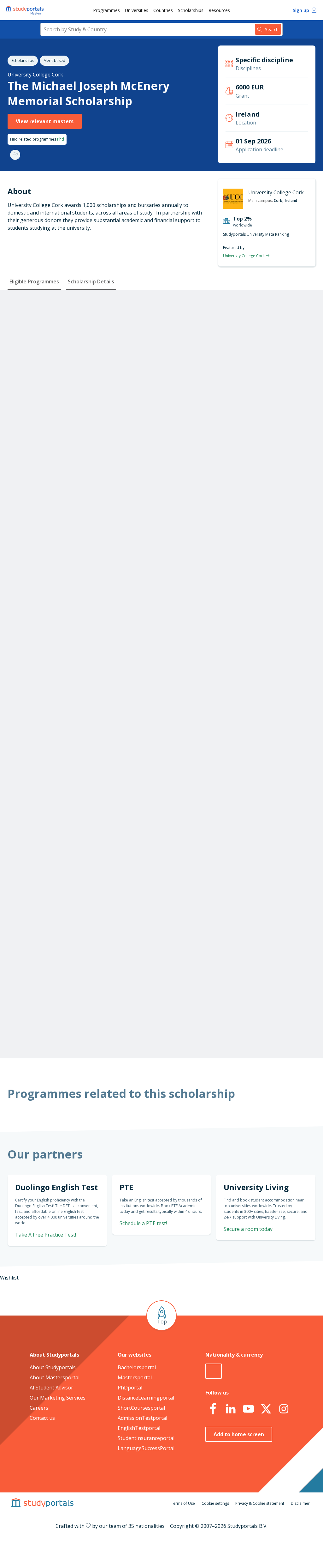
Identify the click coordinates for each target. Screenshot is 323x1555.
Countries (163, 10)
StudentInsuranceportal (146, 1438)
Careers (39, 1407)
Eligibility (85, 318)
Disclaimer (300, 1503)
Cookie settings (215, 1503)
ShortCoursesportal (141, 1407)
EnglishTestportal (139, 1428)
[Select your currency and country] (213, 1371)
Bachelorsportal (137, 1367)
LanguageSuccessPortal (146, 1448)
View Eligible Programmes (159, 508)
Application (83, 333)
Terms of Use (183, 1503)
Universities (136, 10)
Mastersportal (135, 1377)
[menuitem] (106, 10)
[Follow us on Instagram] (283, 1409)
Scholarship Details (91, 281)
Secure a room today (248, 1228)
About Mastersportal (54, 1377)
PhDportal (130, 1387)
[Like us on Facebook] (212, 1409)
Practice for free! (270, 881)
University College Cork (35, 74)
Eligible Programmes (34, 281)
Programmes (106, 10)
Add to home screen (239, 1434)
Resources (219, 10)
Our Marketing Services (57, 1397)
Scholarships (190, 10)
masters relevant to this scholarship (238, 1019)
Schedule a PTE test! (143, 1223)
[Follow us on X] (265, 1409)
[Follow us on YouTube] (248, 1409)
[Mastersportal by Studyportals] (25, 10)
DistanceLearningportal (146, 1397)
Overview (85, 303)
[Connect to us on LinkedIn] (230, 1409)
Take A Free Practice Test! (45, 1234)
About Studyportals (53, 1367)
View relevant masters (44, 121)
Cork (278, 200)
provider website (257, 1030)
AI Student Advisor (51, 1387)
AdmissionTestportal (142, 1417)
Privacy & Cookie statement (259, 1503)
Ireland (291, 200)
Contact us (42, 1417)
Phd (60, 139)
